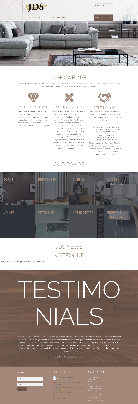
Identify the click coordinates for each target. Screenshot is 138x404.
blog (41, 17)
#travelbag (62, 392)
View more (17, 188)
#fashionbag (70, 392)
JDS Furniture (61, 377)
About (27, 17)
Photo (57, 395)
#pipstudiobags (78, 382)
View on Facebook (57, 398)
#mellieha (67, 387)
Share (64, 398)
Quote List (61, 17)
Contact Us (50, 17)
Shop (34, 17)
